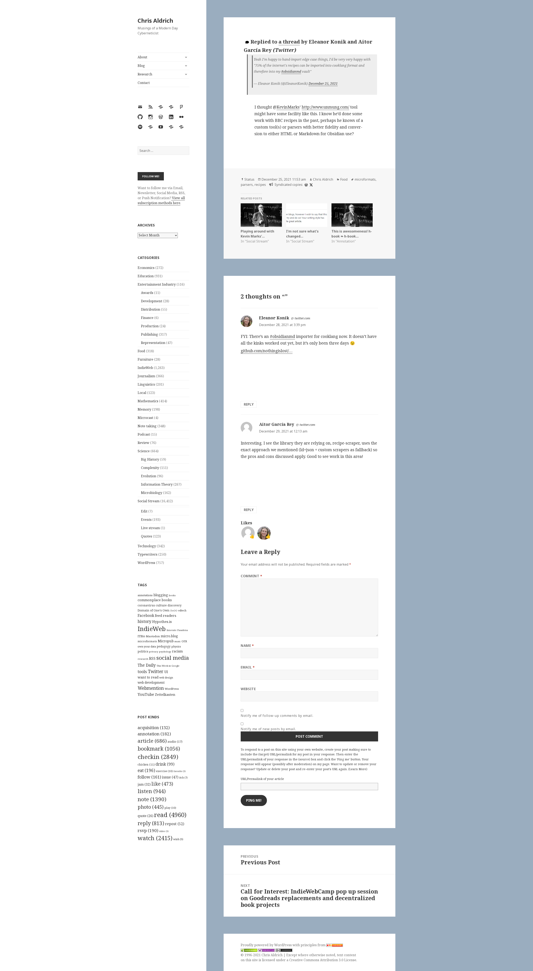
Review (143, 442)
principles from (313, 945)
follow (149, 777)
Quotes (146, 536)
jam (144, 784)
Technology (147, 546)
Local (142, 392)
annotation (154, 734)
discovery (175, 605)
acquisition (154, 727)
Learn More (357, 769)
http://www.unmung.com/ (325, 107)
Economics (146, 267)
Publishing (149, 334)
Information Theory (157, 484)
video (164, 831)
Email (248, 667)
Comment (251, 576)
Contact (144, 82)
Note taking (147, 426)
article (152, 740)
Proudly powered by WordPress (267, 945)
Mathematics (148, 401)
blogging (160, 595)
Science (144, 451)
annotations (145, 595)
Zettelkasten (165, 694)
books (172, 595)
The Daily (147, 665)
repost (174, 823)
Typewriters (147, 554)
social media (172, 657)
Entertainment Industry (157, 284)
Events (146, 519)
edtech (182, 610)
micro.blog (169, 636)
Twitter (155, 671)
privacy (153, 651)
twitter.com (302, 318)
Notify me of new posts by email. (268, 729)
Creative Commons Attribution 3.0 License (322, 960)
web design (166, 677)
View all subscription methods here (161, 200)
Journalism (146, 376)
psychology (165, 651)
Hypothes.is (162, 621)
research (143, 658)
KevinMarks (288, 107)
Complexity (150, 467)
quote (145, 816)
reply (151, 823)
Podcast (144, 434)
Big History (150, 459)
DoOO (173, 610)
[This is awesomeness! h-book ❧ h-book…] (352, 215)
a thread (289, 41)
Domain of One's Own (153, 610)
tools (142, 671)
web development (151, 682)
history (144, 621)
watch (155, 838)
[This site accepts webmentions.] (266, 950)
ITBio (141, 636)
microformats (147, 641)
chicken (146, 764)
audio (175, 741)
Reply (249, 404)
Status (249, 179)
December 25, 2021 (323, 83)
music (177, 641)
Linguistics (146, 384)
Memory (144, 409)
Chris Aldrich (155, 20)
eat (146, 770)
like (162, 783)
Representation (153, 342)
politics (143, 651)
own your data (147, 646)
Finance (147, 317)
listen (152, 791)
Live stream (150, 528)
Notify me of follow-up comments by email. (277, 715)
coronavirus (146, 605)
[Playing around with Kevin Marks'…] (261, 215)
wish (178, 839)
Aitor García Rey (276, 424)
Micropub (166, 641)
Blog (141, 65)
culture (161, 605)
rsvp (148, 830)
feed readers (165, 615)
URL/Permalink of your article (262, 779)
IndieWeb (145, 367)
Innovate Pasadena (177, 630)
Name (247, 645)
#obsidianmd (291, 71)
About (142, 57)
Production (150, 326)
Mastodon (153, 636)
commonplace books (155, 599)
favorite (180, 771)
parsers (247, 184)
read (170, 815)
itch (183, 777)
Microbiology (151, 492)
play (170, 808)
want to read (148, 677)
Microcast (145, 417)
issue (170, 777)
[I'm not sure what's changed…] (306, 215)
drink (165, 764)
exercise (164, 771)
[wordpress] (305, 184)
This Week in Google (168, 665)
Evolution (148, 476)
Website (248, 689)
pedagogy (164, 646)
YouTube (146, 694)
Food (141, 351)
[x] (310, 184)
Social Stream (148, 501)
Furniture (145, 359)
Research (145, 74)
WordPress (146, 562)
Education (146, 276)
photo (151, 807)
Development (151, 301)
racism (177, 651)
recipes (260, 184)
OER (184, 641)
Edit (144, 511)
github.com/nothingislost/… (267, 351)
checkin (158, 757)
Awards (147, 292)
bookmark (159, 748)
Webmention (151, 688)
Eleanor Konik (274, 318)
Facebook (146, 615)
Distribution (150, 309)
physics (176, 646)
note (152, 799)
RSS (152, 658)
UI (166, 672)
